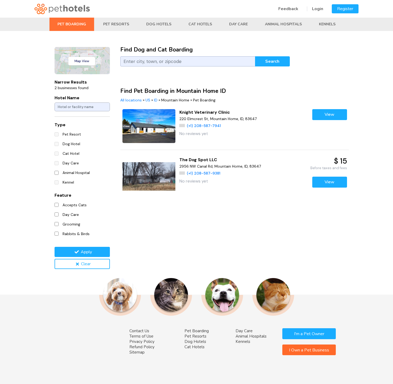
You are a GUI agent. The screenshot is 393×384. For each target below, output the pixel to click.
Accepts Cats (75, 205)
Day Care (238, 24)
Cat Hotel (71, 153)
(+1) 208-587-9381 (203, 173)
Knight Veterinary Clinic (204, 112)
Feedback (288, 9)
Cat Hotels (200, 24)
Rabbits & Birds (76, 233)
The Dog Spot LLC (198, 160)
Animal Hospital (76, 172)
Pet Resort (72, 134)
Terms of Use (141, 336)
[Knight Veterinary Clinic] (149, 126)
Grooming (71, 224)
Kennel (68, 182)
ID (155, 100)
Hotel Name (67, 98)
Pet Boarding (71, 24)
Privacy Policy (142, 341)
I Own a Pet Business (309, 350)
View (329, 114)
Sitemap (137, 352)
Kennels (327, 24)
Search (272, 61)
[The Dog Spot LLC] (149, 176)
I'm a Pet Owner (309, 334)
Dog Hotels (158, 24)
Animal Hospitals (283, 24)
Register (345, 9)
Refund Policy (142, 347)
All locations (131, 100)
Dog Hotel (71, 143)
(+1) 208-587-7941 (204, 125)
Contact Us (139, 331)
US (147, 100)
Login (317, 9)
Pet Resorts (116, 24)
